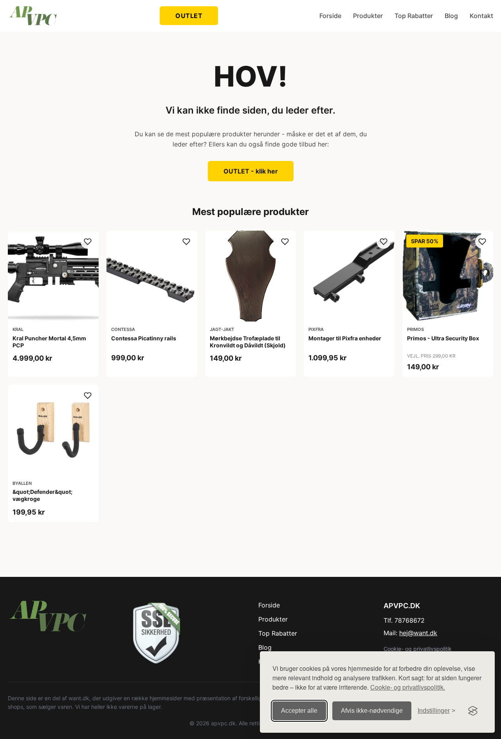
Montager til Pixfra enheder (344, 338)
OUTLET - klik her (250, 171)
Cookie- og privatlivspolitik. (407, 687)
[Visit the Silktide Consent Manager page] (472, 710)
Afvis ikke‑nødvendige (372, 710)
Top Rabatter (414, 16)
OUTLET (188, 16)
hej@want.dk (418, 633)
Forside (330, 16)
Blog (451, 16)
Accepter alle (299, 710)
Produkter (368, 16)
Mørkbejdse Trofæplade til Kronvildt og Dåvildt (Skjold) (248, 342)
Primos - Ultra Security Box (443, 338)
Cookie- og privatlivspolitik (418, 648)
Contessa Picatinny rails (143, 338)
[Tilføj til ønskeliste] (88, 242)
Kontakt (481, 16)
